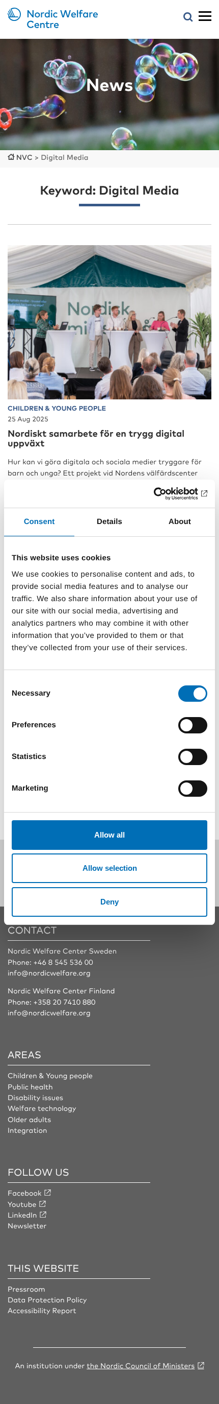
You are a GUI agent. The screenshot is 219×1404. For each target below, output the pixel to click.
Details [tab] (109, 521)
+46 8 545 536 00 (63, 962)
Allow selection (110, 868)
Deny (109, 901)
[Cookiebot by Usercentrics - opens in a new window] (162, 494)
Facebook (25, 1193)
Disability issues (35, 1097)
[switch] (192, 725)
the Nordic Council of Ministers (141, 1365)
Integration (27, 1130)
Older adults (29, 1119)
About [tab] (180, 521)
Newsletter (27, 1225)
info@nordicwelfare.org (49, 973)
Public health (30, 1086)
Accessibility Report (42, 1310)
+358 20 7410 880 (64, 1002)
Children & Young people (50, 1075)
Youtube (22, 1204)
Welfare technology (42, 1108)
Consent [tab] (39, 521)
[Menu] (205, 16)
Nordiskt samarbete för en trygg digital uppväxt (96, 438)
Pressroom (26, 1289)
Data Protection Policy (47, 1299)
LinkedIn (22, 1215)
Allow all (109, 834)
